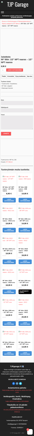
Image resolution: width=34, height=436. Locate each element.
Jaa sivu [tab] (29, 76)
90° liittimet (16, 23)
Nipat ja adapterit (7, 23)
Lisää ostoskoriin (15, 70)
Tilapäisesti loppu (23, 291)
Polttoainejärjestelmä (24, 21)
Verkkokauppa (12, 21)
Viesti (3, 114)
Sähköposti (4, 107)
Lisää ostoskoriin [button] (9, 200)
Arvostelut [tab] (10, 76)
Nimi (2, 100)
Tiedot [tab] (4, 76)
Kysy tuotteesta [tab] (20, 76)
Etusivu (4, 21)
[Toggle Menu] (2, 12)
